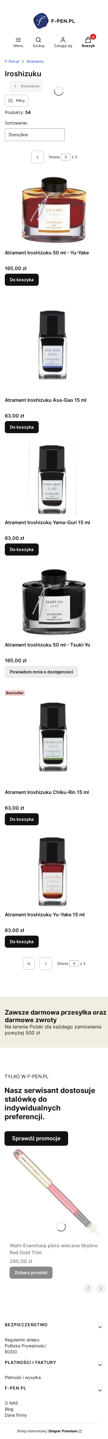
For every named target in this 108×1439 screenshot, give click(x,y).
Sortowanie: (16, 122)
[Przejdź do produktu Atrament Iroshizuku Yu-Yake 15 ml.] (54, 872)
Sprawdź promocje (36, 1138)
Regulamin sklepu (22, 1339)
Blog (9, 1409)
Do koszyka (22, 279)
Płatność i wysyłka (23, 1377)
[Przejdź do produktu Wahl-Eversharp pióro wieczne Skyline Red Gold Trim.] (56, 1193)
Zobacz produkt (31, 1272)
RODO (11, 1351)
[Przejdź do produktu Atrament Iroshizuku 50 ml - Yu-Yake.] (54, 210)
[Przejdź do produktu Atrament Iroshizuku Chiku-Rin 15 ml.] (54, 737)
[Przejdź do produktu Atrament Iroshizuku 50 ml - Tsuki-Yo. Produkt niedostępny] (54, 602)
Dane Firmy (16, 1415)
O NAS (11, 1403)
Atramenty (35, 61)
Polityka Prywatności (25, 1345)
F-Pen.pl (12, 61)
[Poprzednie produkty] (46, 963)
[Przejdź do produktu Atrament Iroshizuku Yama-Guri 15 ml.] (54, 480)
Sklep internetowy (47, 1431)
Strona (54, 157)
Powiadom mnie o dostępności (41, 671)
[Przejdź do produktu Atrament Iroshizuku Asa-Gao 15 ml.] (54, 344)
